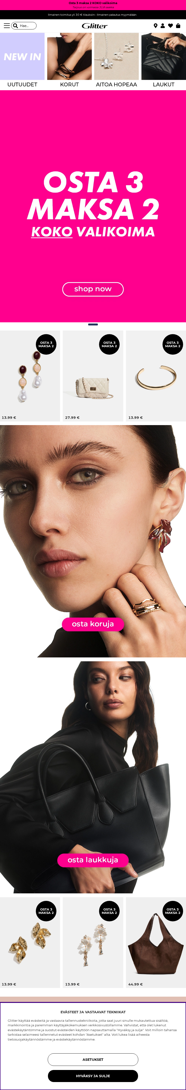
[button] (164, 25)
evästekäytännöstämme (75, 1039)
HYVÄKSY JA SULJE (93, 1076)
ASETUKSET (93, 1059)
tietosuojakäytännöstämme (30, 1039)
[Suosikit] (172, 25)
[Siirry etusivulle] (93, 25)
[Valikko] (7, 25)
